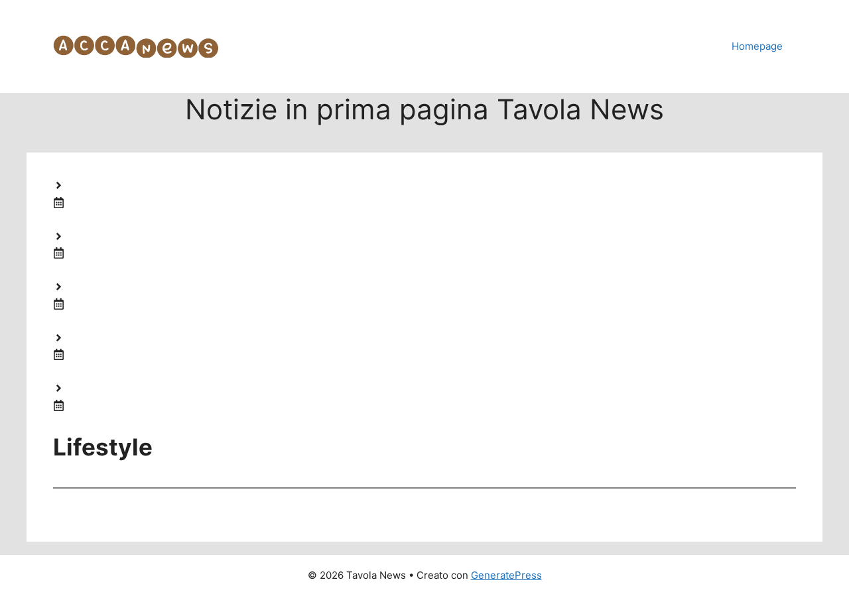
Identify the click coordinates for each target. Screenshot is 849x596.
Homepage (757, 46)
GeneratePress (506, 575)
